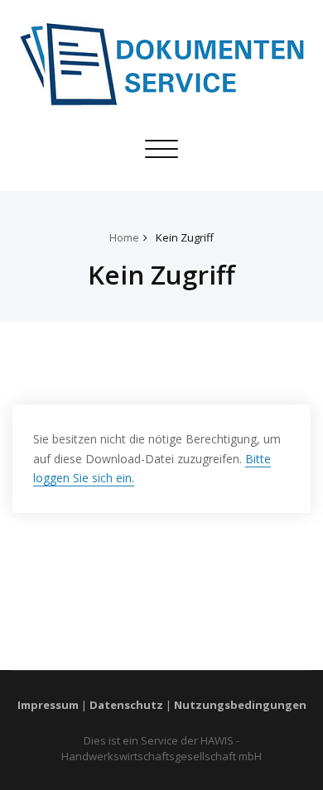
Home (124, 237)
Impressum (48, 704)
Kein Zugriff (185, 237)
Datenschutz (126, 704)
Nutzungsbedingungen (240, 704)
